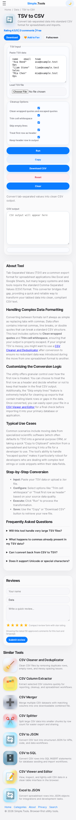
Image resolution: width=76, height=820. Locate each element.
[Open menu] (4, 3)
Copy (38, 159)
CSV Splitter (28, 716)
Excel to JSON (29, 790)
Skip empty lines (18, 125)
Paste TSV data (18, 52)
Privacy (42, 806)
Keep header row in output (24, 140)
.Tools (36, 3)
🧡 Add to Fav (32, 37)
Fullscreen (52, 37)
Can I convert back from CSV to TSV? (33, 552)
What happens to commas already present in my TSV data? (36, 541)
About (32, 806)
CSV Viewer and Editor (20, 407)
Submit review (17, 639)
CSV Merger (28, 697)
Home (8, 9)
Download (12, 37)
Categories (20, 806)
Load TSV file (17, 84)
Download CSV (38, 168)
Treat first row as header (23, 132)
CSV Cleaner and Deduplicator (41, 660)
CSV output (13, 208)
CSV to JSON (28, 734)
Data (16, 9)
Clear (38, 186)
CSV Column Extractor (35, 678)
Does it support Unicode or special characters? (39, 561)
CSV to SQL (27, 753)
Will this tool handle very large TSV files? (35, 530)
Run (38, 150)
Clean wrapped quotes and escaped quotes (33, 111)
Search (53, 806)
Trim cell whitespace (21, 118)
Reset (38, 177)
